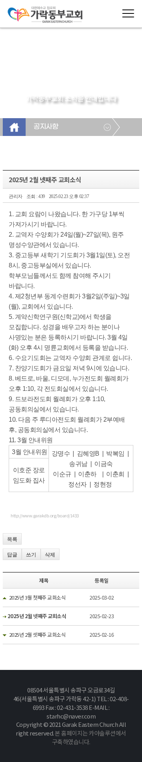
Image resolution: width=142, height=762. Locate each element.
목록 (12, 539)
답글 (12, 555)
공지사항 (46, 127)
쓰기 (31, 555)
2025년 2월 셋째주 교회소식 (37, 634)
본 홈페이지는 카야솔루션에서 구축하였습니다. (89, 737)
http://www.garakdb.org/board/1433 (45, 515)
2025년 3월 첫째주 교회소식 (37, 597)
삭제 (50, 555)
